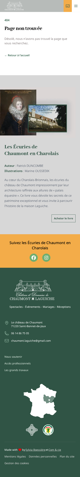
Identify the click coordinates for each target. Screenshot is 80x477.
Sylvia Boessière (35, 449)
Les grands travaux (16, 370)
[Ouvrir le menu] (76, 6)
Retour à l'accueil (17, 55)
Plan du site (67, 456)
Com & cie (55, 449)
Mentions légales (15, 456)
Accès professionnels (17, 363)
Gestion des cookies (16, 463)
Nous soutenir (13, 356)
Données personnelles (43, 456)
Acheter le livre (63, 218)
